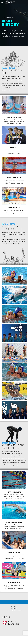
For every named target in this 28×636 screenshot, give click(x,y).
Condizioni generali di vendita (14, 610)
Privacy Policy (14, 606)
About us (10, 17)
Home (3, 17)
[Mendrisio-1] (10, 623)
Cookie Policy (14, 608)
